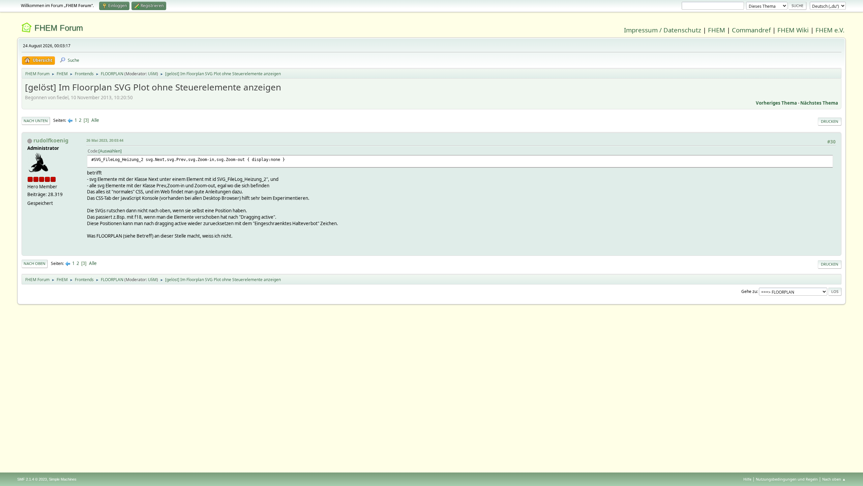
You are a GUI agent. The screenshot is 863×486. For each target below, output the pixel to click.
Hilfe (747, 479)
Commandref (751, 30)
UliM (152, 74)
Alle (95, 120)
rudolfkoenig (50, 140)
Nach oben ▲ (834, 479)
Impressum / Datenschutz (662, 30)
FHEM (716, 30)
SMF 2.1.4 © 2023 (32, 479)
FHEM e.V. (829, 30)
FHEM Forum (58, 27)
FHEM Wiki (793, 30)
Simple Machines (63, 479)
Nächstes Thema (819, 103)
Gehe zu (749, 291)
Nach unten (36, 120)
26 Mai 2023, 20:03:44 (104, 140)
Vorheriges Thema (776, 103)
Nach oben (35, 263)
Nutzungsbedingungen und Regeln (787, 479)
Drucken (829, 121)
